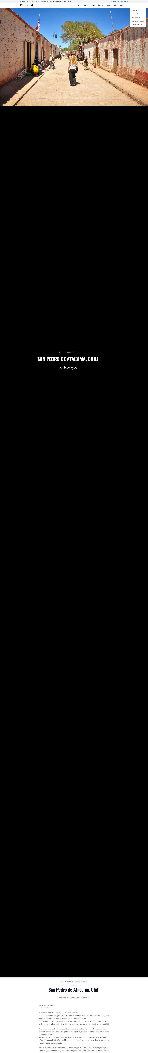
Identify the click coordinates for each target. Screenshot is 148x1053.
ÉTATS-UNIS (101, 5)
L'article (134, 10)
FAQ (115, 5)
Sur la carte (136, 17)
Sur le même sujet (138, 21)
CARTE (93, 5)
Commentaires (137, 25)
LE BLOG (79, 5)
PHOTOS (86, 5)
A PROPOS (122, 5)
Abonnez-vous (123, 1)
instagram (113, 1)
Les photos (135, 14)
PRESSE (109, 5)
